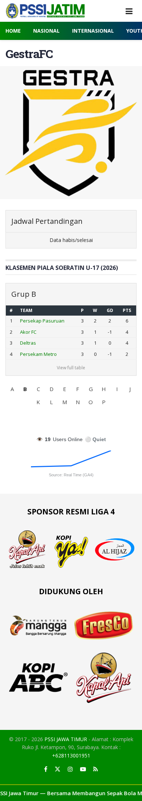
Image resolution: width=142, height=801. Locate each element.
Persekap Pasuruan (42, 320)
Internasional (93, 30)
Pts (127, 310)
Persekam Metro (38, 354)
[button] (12, 389)
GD (110, 310)
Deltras (28, 343)
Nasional (46, 30)
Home (13, 30)
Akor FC (28, 332)
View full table (71, 368)
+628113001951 (71, 755)
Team (26, 310)
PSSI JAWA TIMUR (65, 739)
